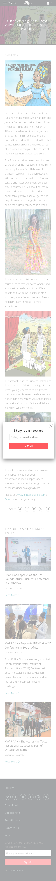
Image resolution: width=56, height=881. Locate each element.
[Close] (51, 425)
